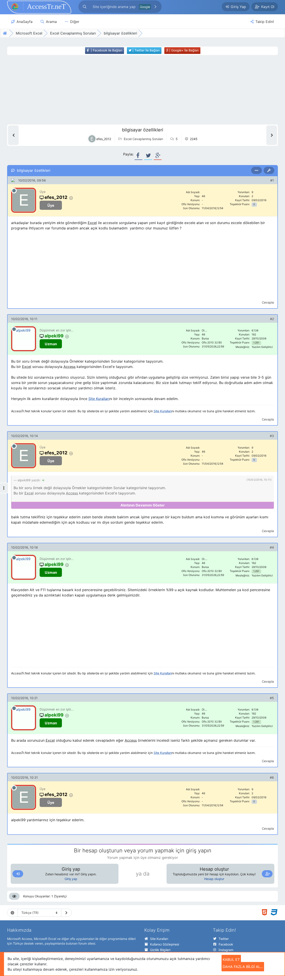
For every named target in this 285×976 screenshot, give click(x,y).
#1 (272, 180)
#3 (272, 436)
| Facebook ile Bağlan (106, 50)
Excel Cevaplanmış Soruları (143, 139)
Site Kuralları (159, 939)
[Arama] (84, 6)
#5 (272, 698)
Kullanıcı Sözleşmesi (164, 944)
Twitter (224, 939)
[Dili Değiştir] (66, 913)
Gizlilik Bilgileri (160, 950)
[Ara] (155, 6)
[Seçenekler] (256, 170)
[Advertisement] (135, 90)
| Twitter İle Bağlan (146, 50)
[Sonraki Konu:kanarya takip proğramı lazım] (271, 135)
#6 (272, 777)
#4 (272, 547)
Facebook (226, 944)
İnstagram (226, 950)
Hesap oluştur (214, 879)
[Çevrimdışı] (14, 190)
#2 (272, 319)
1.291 (256, 342)
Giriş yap (71, 879)
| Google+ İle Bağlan (183, 50)
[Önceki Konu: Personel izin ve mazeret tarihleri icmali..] (13, 135)
